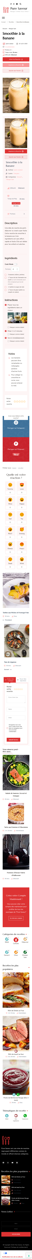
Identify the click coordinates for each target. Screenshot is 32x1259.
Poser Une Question (23, 680)
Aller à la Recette (14, 59)
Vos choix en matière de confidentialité (18, 1253)
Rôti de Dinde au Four (16, 1011)
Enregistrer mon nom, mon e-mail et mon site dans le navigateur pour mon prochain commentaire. (15, 728)
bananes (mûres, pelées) (16, 275)
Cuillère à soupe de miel (16, 287)
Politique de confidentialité (19, 1247)
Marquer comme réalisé (17, 327)
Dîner (16, 955)
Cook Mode (9, 264)
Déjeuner (25, 942)
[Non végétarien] (16, 1051)
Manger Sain (12, 28)
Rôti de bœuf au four (16, 1054)
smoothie (20, 468)
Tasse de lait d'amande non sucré (17, 281)
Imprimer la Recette (15, 65)
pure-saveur (9, 43)
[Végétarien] (18, 1094)
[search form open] (20, 4)
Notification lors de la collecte (12, 1257)
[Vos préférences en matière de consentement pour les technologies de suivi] (29, 1256)
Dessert (5, 28)
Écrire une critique (10, 680)
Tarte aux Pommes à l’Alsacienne (16, 827)
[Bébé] (14, 1094)
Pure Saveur (18, 8)
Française (16, 173)
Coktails (16, 943)
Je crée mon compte (16, 918)
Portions (8, 269)
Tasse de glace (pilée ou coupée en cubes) (16, 291)
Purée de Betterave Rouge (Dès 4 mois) (16, 1099)
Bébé (7, 942)
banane (14, 468)
